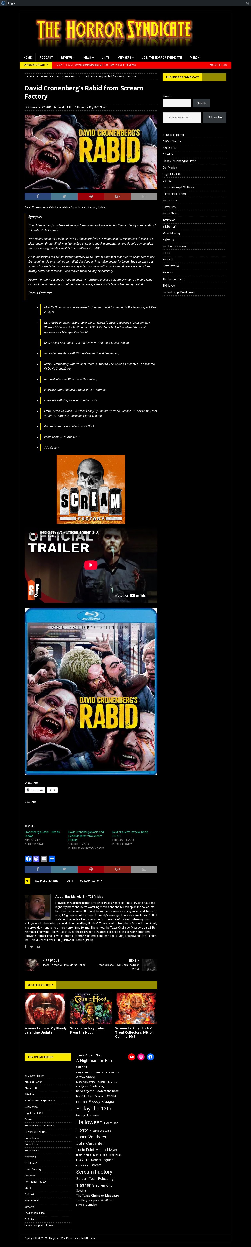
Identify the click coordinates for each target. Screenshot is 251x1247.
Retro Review (171, 266)
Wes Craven (107, 1200)
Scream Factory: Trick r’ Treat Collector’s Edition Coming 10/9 (134, 1032)
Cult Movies (170, 167)
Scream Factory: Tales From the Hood (87, 1030)
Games (167, 180)
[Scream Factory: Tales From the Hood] (91, 1008)
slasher (83, 1185)
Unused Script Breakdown (179, 292)
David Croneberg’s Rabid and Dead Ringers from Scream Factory (86, 835)
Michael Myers (107, 1149)
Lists (106, 57)
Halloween (89, 1122)
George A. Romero (88, 1115)
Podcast (46, 57)
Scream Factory (91, 881)
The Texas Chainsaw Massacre (97, 1195)
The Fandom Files (173, 279)
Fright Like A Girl (172, 174)
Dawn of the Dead (107, 1091)
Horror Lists (170, 207)
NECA (79, 1155)
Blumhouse (112, 1082)
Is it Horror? (169, 226)
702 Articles (95, 896)
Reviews (67, 57)
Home (28, 57)
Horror (82, 1130)
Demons (99, 1096)
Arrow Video (85, 1077)
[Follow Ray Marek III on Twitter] (30, 947)
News (87, 57)
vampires (94, 1200)
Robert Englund (102, 1160)
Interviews (169, 220)
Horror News (170, 213)
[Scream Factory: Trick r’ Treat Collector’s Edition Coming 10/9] (136, 1008)
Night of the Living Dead (107, 1154)
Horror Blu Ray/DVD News (91, 107)
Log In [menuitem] (12, 3)
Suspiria (81, 1190)
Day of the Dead (84, 1096)
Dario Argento (85, 1091)
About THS (169, 147)
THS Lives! (169, 285)
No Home (168, 239)
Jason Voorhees (91, 1136)
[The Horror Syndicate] (113, 51)
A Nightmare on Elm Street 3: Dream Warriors (97, 1072)
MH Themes (90, 1238)
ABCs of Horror (172, 141)
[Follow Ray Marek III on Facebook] (25, 947)
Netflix (88, 1155)
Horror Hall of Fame (174, 193)
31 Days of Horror (173, 134)
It (90, 1131)
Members (124, 57)
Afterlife (168, 154)
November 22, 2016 (40, 107)
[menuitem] (3, 3)
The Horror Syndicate (182, 77)
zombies (91, 1204)
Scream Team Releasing (94, 1178)
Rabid (69, 881)
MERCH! (195, 57)
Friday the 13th (93, 1109)
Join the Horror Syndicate (162, 57)
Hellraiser (111, 1123)
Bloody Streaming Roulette (179, 161)
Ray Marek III (64, 107)
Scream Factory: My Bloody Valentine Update (45, 1030)
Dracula (111, 1096)
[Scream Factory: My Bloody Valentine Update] (46, 1008)
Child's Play (97, 1086)
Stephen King (102, 1185)
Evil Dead (81, 1101)
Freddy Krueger (101, 1101)
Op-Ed (166, 252)
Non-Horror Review (174, 246)
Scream (96, 1165)
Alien (98, 1055)
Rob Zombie (82, 1165)
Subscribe (215, 117)
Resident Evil (83, 1160)
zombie (80, 1205)
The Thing (81, 1200)
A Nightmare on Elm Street (94, 1063)
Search (167, 96)
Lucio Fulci (85, 1150)
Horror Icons (170, 200)
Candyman (82, 1086)
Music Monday (171, 233)
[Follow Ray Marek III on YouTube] (37, 947)
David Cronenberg (47, 881)
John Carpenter (90, 1143)
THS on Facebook (40, 1057)
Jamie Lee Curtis (102, 1130)
